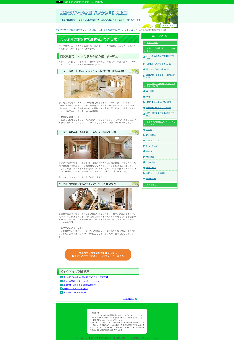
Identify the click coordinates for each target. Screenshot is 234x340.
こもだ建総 (151, 162)
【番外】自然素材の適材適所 (158, 102)
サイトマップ (170, 25)
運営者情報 (151, 185)
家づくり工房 (152, 146)
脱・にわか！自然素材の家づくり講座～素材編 (161, 85)
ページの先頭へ (128, 299)
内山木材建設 (152, 135)
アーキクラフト (153, 140)
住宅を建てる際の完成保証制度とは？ (160, 114)
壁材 (148, 97)
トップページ (152, 43)
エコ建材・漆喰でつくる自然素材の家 (79, 285)
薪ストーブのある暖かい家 (74, 292)
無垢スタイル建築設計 (155, 173)
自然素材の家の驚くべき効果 (158, 108)
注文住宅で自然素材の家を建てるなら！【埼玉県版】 (86, 277)
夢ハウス (150, 151)
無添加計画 (151, 179)
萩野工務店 (151, 168)
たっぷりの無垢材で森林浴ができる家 (160, 57)
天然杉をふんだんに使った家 (75, 289)
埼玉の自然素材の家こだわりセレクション (81, 281)
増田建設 (150, 157)
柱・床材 (150, 91)
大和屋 (149, 129)
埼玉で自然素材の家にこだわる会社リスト (161, 123)
